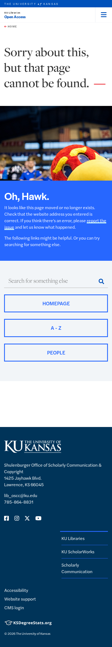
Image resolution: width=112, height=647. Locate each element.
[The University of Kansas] (32, 450)
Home (12, 26)
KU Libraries (12, 12)
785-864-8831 (18, 502)
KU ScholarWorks (77, 551)
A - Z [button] (56, 327)
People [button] (56, 352)
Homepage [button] (56, 303)
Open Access (15, 16)
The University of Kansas (33, 633)
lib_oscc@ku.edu (20, 495)
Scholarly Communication (76, 568)
